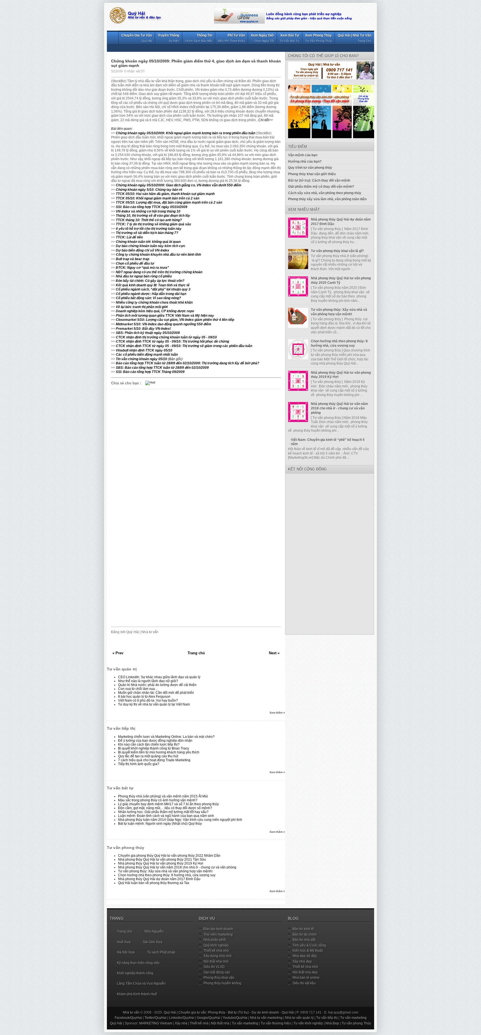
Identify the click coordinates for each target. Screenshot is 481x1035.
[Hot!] (150, 382)
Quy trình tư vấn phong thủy (310, 168)
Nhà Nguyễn (154, 931)
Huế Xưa (124, 942)
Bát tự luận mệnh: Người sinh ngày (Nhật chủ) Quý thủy (160, 824)
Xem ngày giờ (262, 37)
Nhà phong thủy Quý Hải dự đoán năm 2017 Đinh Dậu (159, 879)
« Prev (117, 653)
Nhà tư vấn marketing (266, 1018)
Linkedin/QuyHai (181, 1018)
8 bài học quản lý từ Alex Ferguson (144, 697)
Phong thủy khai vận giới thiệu (312, 174)
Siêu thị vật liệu (304, 983)
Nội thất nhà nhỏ (216, 961)
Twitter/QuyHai (155, 1018)
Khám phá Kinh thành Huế (137, 994)
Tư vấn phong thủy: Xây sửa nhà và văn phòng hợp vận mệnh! (165, 871)
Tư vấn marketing (353, 1018)
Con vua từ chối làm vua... (137, 689)
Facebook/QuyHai (128, 1018)
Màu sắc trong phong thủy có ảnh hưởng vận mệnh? (157, 800)
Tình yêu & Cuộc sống (309, 945)
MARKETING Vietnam (155, 1023)
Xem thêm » (277, 712)
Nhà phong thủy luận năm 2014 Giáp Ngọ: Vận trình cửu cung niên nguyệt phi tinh (180, 820)
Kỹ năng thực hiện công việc (138, 963)
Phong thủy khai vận (218, 978)
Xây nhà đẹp (302, 961)
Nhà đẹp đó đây (305, 956)
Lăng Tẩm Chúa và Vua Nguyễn (141, 983)
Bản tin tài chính (305, 934)
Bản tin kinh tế (303, 929)
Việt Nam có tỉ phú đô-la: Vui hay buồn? (148, 700)
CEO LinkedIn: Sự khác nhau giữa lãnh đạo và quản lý (159, 677)
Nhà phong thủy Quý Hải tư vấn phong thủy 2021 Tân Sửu (162, 859)
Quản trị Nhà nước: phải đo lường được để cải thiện (157, 685)
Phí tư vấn (231, 37)
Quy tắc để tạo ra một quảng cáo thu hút (148, 756)
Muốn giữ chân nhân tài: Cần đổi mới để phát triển (156, 693)
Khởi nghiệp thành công (135, 973)
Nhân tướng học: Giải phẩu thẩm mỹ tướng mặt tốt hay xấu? (163, 812)
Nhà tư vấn (131, 1012)
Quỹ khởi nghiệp (216, 945)
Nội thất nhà (220, 1023)
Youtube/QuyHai (235, 1018)
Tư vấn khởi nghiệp (308, 1023)
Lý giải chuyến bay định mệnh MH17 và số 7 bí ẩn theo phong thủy (168, 804)
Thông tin (198, 37)
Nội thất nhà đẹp (305, 972)
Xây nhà (181, 1023)
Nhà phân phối (214, 940)
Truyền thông (168, 37)
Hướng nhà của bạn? (305, 161)
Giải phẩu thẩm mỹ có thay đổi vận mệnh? (321, 187)
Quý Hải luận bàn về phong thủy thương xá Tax (153, 883)
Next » (274, 653)
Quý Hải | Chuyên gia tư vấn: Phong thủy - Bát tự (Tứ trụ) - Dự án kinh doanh (221, 1012)
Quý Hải (288, 1012)
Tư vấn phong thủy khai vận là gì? (337, 251)
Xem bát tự (289, 37)
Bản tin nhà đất (304, 940)
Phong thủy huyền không (222, 983)
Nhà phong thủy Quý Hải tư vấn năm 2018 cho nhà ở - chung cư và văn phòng (177, 867)
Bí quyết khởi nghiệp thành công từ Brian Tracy (153, 748)
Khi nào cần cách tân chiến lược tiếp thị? (149, 744)
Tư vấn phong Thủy (356, 1023)
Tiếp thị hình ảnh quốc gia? (138, 764)
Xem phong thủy (318, 37)
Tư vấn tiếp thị (327, 1018)
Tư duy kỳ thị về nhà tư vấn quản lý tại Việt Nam (154, 704)
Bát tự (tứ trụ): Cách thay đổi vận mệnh (319, 180)
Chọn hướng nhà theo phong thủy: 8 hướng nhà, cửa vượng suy (166, 875)
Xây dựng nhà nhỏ (217, 956)
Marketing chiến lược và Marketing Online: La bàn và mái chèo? (166, 737)
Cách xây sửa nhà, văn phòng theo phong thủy (324, 193)
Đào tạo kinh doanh (218, 929)
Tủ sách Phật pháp (161, 952)
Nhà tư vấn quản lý (299, 1018)
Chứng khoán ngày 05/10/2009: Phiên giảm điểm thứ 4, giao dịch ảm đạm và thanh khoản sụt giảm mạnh (196, 63)
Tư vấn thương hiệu (276, 1023)
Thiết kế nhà (199, 1023)
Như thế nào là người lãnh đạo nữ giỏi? (148, 681)
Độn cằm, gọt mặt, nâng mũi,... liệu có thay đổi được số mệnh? (165, 808)
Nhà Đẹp (332, 1023)
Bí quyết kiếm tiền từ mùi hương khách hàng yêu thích (158, 752)
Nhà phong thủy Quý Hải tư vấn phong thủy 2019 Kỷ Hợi (160, 863)
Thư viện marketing (218, 934)
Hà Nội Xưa (126, 952)
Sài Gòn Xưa (152, 942)
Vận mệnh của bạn (302, 155)
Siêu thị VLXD (214, 967)
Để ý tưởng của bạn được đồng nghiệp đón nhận (155, 741)
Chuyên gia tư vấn (136, 37)
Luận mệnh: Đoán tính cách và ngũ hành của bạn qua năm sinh (166, 816)
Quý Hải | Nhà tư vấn (354, 37)
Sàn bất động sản (216, 972)
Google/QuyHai (208, 1018)
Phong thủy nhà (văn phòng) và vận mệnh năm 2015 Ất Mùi (163, 796)
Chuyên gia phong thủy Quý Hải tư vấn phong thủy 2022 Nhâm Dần (169, 856)
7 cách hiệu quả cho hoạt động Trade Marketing (154, 760)
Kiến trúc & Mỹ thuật (308, 951)
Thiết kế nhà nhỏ (216, 951)
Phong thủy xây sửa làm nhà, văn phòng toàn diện (327, 199)
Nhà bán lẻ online (306, 978)
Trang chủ (196, 653)
